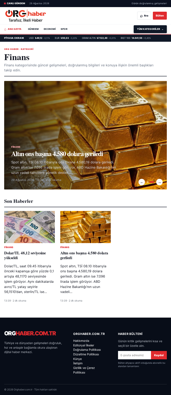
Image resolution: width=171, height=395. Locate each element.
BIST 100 (136, 38)
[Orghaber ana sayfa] (25, 16)
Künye (77, 359)
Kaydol (159, 355)
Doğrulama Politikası (87, 349)
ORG (30, 333)
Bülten (160, 15)
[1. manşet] (147, 182)
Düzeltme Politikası (86, 354)
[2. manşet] (152, 182)
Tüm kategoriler (150, 29)
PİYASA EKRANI (14, 38)
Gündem (33, 29)
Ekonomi (50, 29)
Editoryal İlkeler (83, 345)
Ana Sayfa (12, 29)
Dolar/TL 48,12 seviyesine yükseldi (25, 255)
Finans (8, 247)
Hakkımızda (81, 340)
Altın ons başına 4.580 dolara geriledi (57, 153)
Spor (64, 29)
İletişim (78, 363)
